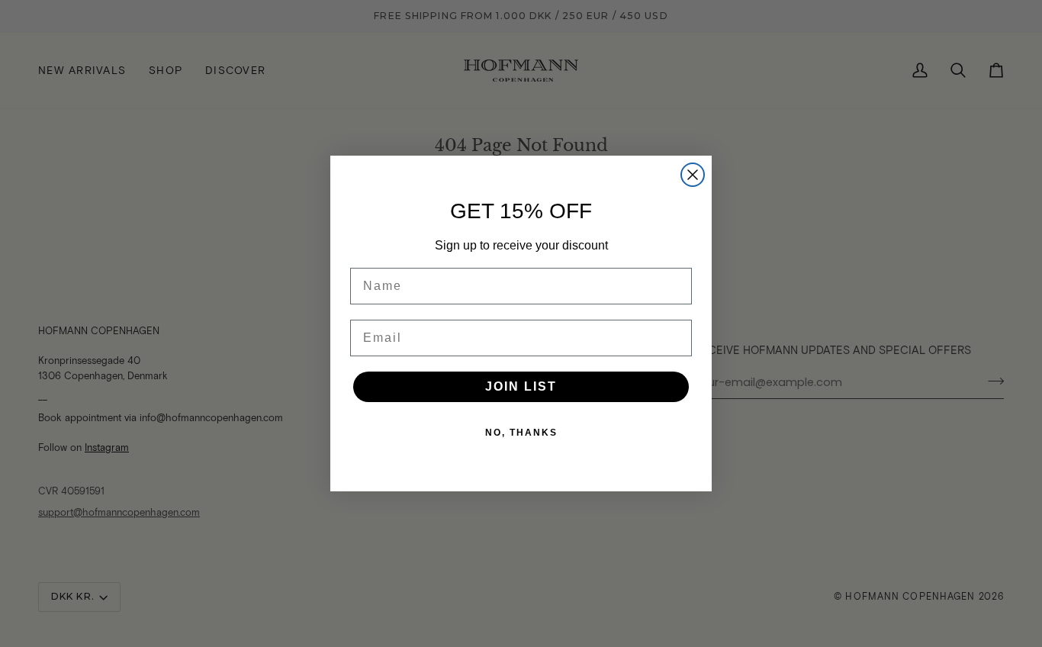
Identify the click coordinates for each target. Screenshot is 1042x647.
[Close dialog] (692, 174)
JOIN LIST (521, 386)
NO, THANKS (521, 432)
